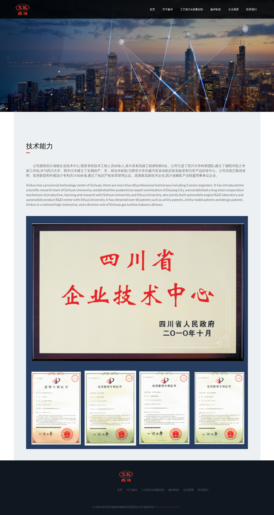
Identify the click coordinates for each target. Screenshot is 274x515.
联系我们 (251, 9)
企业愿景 (233, 9)
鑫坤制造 (215, 9)
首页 (152, 9)
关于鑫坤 (167, 9)
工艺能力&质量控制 (191, 9)
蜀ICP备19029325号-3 (168, 506)
